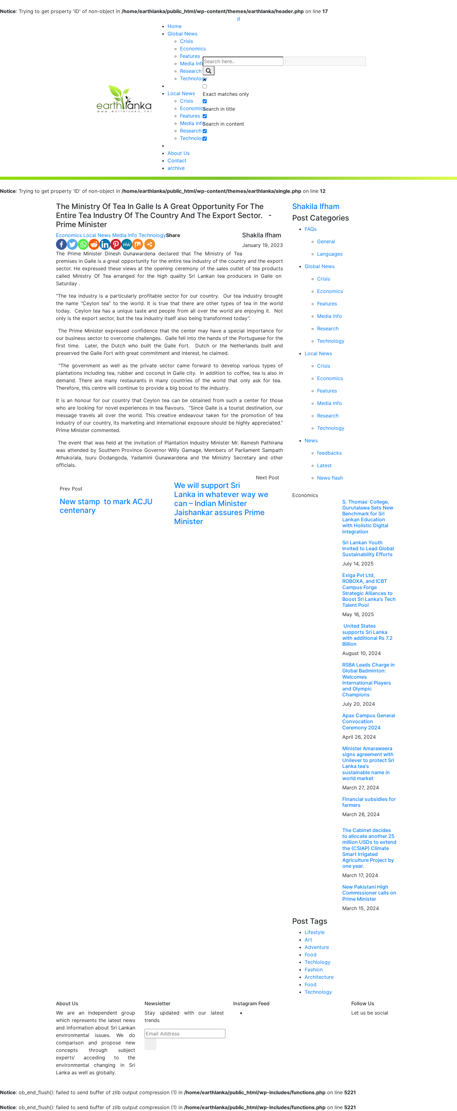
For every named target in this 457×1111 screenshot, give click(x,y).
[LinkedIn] (104, 244)
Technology (193, 78)
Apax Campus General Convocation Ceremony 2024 (368, 721)
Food (310, 954)
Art (308, 940)
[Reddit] (94, 244)
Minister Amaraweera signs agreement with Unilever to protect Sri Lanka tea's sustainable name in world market (368, 763)
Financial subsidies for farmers (369, 802)
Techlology (317, 962)
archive (176, 168)
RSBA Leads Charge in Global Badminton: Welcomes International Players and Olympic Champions (368, 680)
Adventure (317, 947)
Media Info (192, 63)
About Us (179, 153)
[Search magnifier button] (209, 71)
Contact (177, 160)
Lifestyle (315, 932)
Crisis (186, 41)
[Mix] (137, 244)
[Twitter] (72, 244)
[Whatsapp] (83, 244)
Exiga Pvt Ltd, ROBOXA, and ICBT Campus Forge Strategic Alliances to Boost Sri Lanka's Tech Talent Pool (369, 590)
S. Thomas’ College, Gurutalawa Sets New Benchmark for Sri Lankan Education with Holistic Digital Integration (367, 517)
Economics (193, 48)
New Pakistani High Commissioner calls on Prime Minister (369, 893)
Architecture (319, 977)
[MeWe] (126, 244)
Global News (182, 33)
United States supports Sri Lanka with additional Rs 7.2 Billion (367, 635)
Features (190, 56)
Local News (181, 93)
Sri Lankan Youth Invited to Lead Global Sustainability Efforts (368, 548)
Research (190, 71)
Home (175, 26)
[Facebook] (61, 244)
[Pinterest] (115, 244)
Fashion (314, 969)
